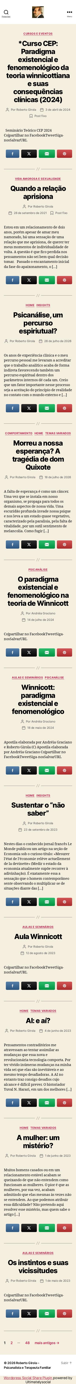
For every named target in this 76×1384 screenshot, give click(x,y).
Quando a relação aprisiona (38, 192)
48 (27, 1343)
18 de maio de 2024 (40, 728)
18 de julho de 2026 (58, 477)
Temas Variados (58, 433)
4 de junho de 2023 (58, 1031)
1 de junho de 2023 (58, 1156)
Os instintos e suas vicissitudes (38, 1266)
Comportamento (19, 433)
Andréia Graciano (43, 613)
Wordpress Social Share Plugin (28, 1378)
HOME (30, 305)
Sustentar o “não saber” (38, 809)
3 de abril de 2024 (57, 109)
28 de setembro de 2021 (30, 213)
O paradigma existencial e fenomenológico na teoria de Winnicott (38, 591)
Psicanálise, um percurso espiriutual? (38, 323)
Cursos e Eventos (37, 33)
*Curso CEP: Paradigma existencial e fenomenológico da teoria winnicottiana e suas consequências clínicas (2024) (38, 71)
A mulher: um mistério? (38, 1141)
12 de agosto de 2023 (40, 953)
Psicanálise (38, 569)
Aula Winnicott (38, 936)
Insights (43, 305)
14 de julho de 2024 (40, 620)
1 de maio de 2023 (57, 1280)
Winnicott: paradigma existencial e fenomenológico (38, 699)
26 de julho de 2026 (57, 341)
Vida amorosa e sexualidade (38, 178)
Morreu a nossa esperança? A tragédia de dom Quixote (38, 455)
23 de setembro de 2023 (40, 829)
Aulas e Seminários (27, 677)
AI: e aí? (38, 1020)
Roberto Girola (26, 109)
